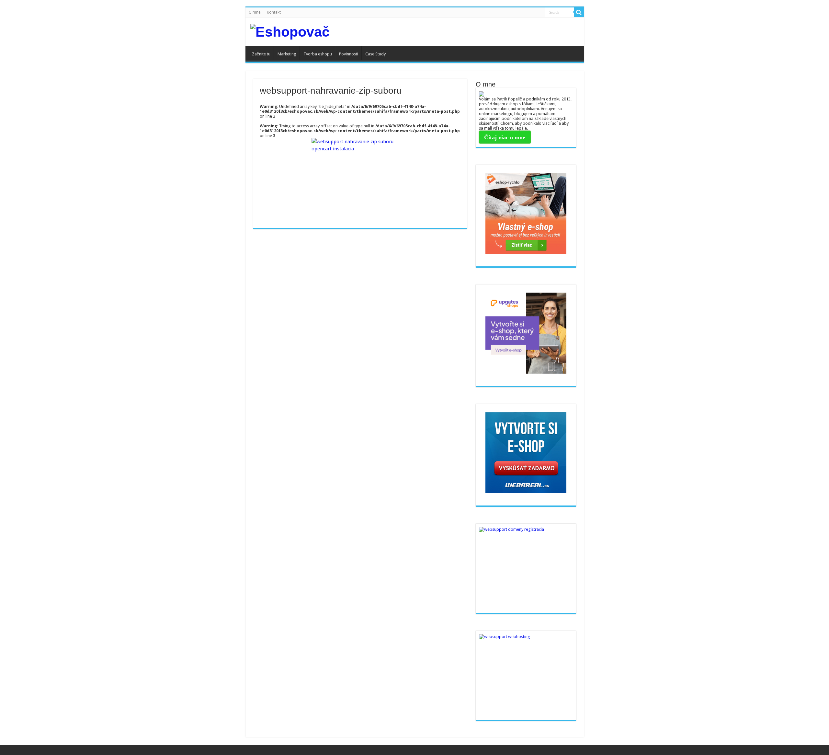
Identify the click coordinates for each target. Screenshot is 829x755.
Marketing (287, 54)
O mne (254, 12)
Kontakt (274, 12)
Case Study (375, 54)
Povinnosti (348, 54)
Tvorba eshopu (317, 54)
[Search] (579, 12)
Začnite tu (261, 54)
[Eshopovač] (290, 32)
